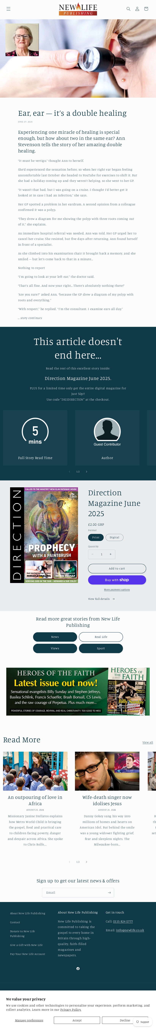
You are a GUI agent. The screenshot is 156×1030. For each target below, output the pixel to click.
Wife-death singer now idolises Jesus (107, 800)
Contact (15, 922)
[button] (8, 8)
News (55, 637)
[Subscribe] (109, 892)
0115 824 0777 (123, 921)
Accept (77, 1020)
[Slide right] (86, 471)
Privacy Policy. (70, 1009)
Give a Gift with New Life (26, 945)
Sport (101, 648)
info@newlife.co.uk (130, 930)
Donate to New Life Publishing (22, 934)
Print (95, 537)
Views (55, 648)
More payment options (117, 589)
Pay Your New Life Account (27, 954)
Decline (125, 1020)
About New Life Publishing (27, 913)
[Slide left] (69, 471)
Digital (114, 537)
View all (147, 742)
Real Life (101, 637)
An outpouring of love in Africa (35, 800)
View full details (99, 598)
